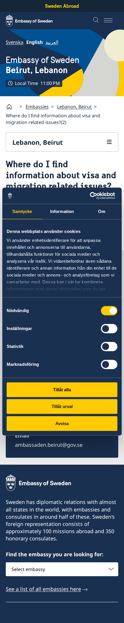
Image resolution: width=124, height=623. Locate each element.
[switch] (109, 328)
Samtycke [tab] (22, 211)
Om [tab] (101, 211)
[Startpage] (11, 106)
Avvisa (62, 423)
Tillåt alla (62, 389)
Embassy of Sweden (42, 65)
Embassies (37, 106)
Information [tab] (62, 211)
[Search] (96, 20)
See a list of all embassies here (43, 588)
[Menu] (111, 20)
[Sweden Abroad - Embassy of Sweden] (34, 20)
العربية (52, 42)
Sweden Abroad (62, 6)
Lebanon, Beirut (74, 106)
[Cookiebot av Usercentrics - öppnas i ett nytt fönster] (92, 195)
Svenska (14, 42)
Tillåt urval (62, 406)
